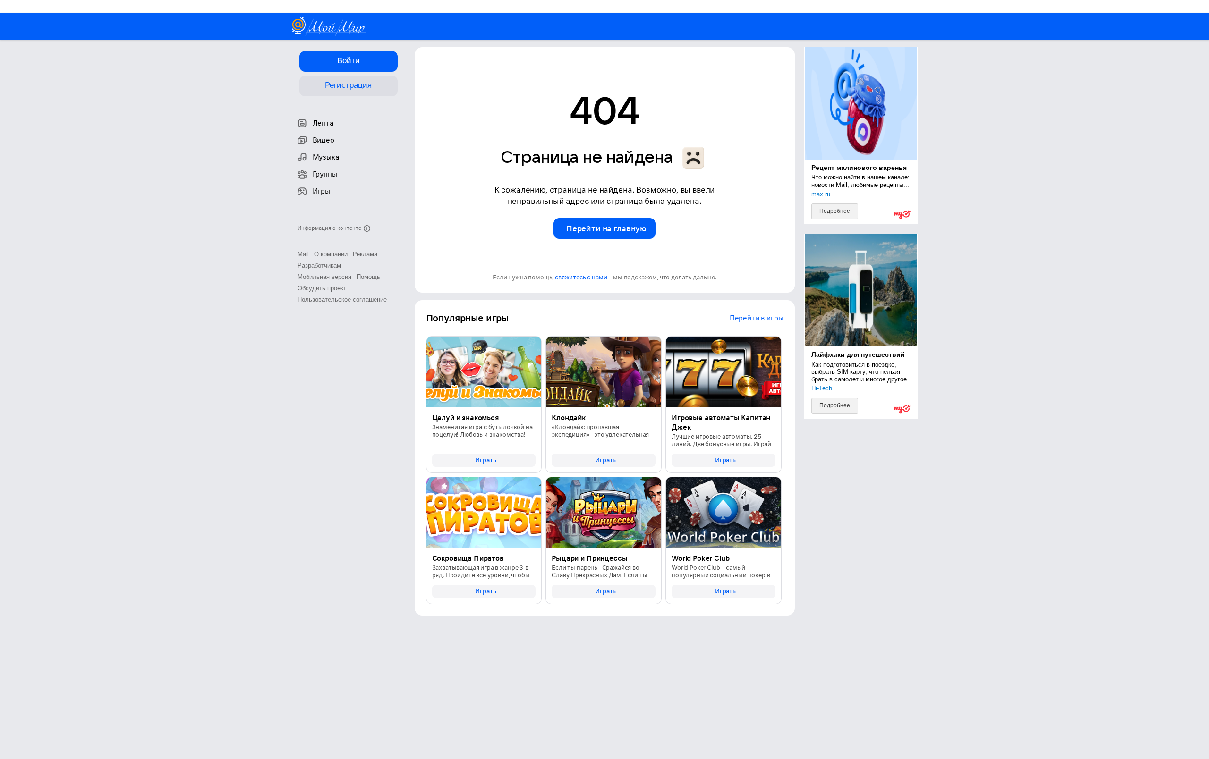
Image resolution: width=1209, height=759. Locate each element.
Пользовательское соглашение (342, 299)
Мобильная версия (324, 276)
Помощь (368, 276)
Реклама (365, 254)
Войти (348, 60)
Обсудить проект (322, 288)
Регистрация (348, 85)
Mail (303, 254)
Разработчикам (319, 265)
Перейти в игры (756, 318)
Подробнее (834, 211)
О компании (331, 254)
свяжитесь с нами (581, 277)
